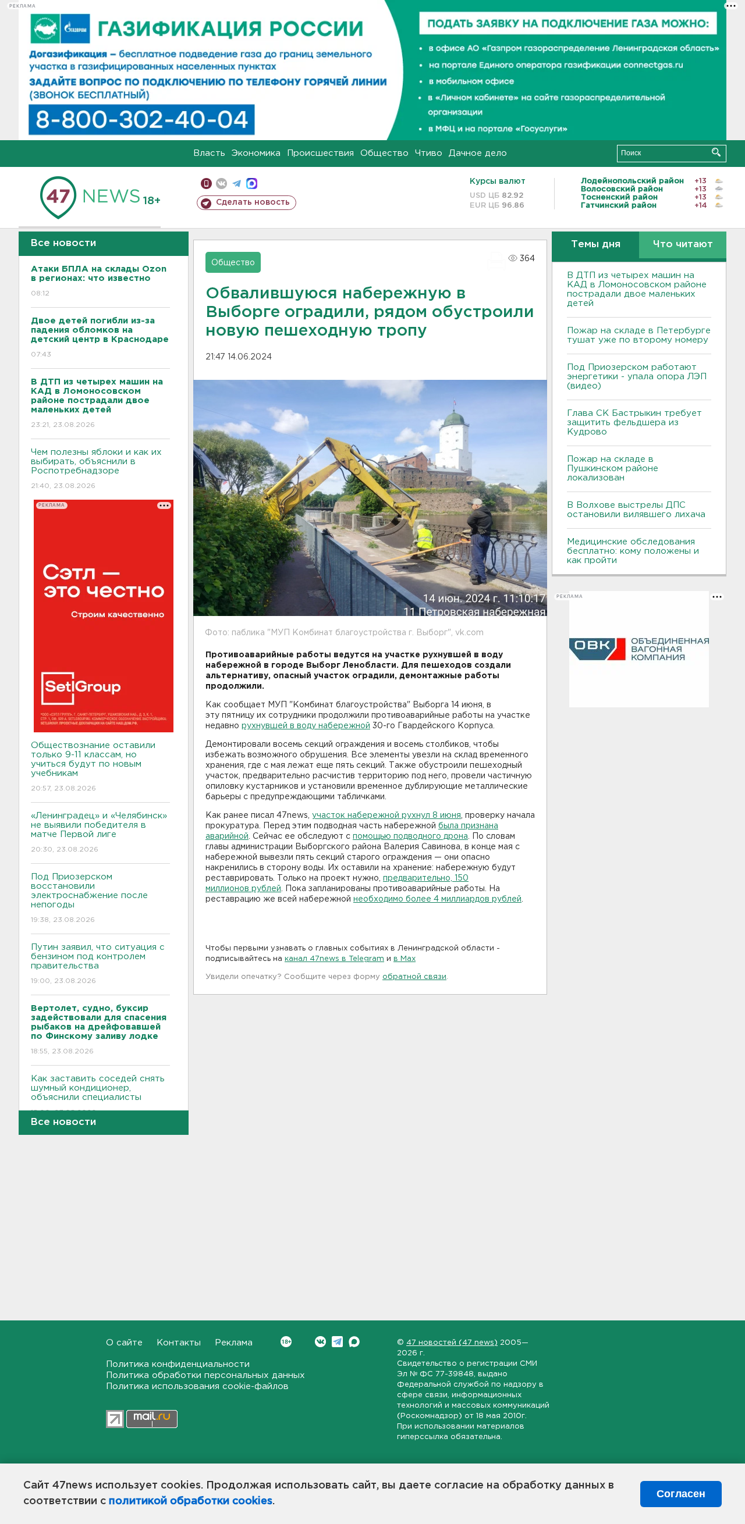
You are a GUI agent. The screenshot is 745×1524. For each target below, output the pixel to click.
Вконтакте (320, 1341)
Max (354, 1341)
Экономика (256, 153)
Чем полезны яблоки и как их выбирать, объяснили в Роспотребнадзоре (96, 468)
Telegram (337, 1341)
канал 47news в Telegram (334, 959)
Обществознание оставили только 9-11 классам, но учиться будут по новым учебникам (93, 767)
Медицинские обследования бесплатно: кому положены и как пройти (633, 551)
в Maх (404, 959)
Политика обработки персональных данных (205, 1375)
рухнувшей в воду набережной (306, 725)
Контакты (179, 1343)
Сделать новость (253, 202)
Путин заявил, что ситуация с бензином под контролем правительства (98, 963)
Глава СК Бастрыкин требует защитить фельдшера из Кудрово (634, 423)
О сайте (124, 1343)
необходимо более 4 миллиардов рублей (437, 899)
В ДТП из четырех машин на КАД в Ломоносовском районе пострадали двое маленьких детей (637, 289)
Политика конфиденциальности (178, 1364)
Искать (716, 152)
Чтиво (428, 153)
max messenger (251, 183)
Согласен (681, 1494)
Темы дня (595, 244)
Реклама (234, 1343)
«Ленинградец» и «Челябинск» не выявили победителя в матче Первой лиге (99, 832)
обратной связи (414, 977)
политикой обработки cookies (190, 1501)
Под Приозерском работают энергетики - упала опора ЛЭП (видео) (637, 377)
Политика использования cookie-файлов (197, 1386)
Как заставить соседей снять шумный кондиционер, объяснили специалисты (98, 1095)
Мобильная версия (206, 183)
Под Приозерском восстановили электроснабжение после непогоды (89, 898)
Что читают (683, 244)
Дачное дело (478, 153)
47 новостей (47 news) (452, 1343)
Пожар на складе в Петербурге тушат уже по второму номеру (639, 335)
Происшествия (320, 153)
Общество (384, 153)
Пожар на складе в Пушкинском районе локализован (612, 468)
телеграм (236, 183)
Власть (209, 153)
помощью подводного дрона (410, 836)
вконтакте (221, 183)
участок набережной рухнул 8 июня (386, 815)
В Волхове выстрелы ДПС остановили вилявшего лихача (636, 509)
